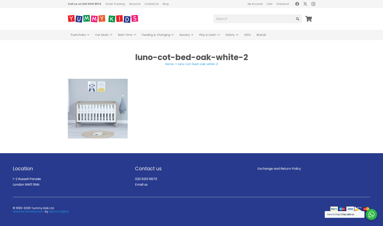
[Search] (297, 19)
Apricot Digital (58, 211)
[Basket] (308, 19)
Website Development (28, 211)
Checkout (282, 4)
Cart (269, 4)
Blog (166, 4)
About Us (135, 4)
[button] (88, 35)
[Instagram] (313, 4)
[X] (305, 4)
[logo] (103, 19)
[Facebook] (297, 4)
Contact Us (152, 4)
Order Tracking (115, 4)
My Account (255, 4)
